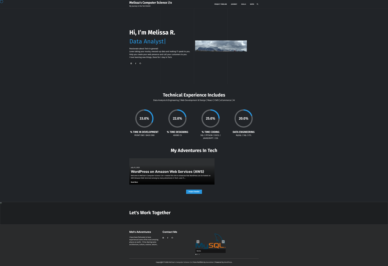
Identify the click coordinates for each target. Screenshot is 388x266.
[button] (198, 241)
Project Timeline (220, 4)
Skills (243, 4)
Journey (234, 4)
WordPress (228, 262)
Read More (134, 182)
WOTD (252, 4)
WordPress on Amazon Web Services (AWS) (167, 172)
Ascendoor (210, 262)
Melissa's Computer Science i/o (150, 2)
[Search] (257, 4)
